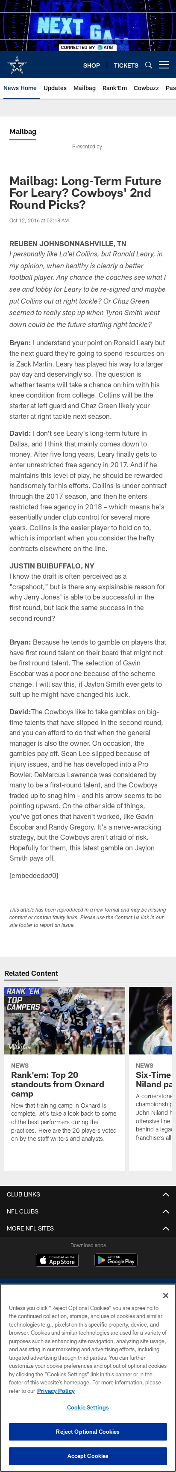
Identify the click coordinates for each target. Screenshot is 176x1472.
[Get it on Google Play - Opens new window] (116, 1264)
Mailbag (22, 131)
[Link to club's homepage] (17, 61)
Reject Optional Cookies (88, 1431)
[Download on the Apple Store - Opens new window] (57, 1261)
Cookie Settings (88, 1407)
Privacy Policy (56, 1390)
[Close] (165, 1295)
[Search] (148, 65)
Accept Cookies (88, 1455)
